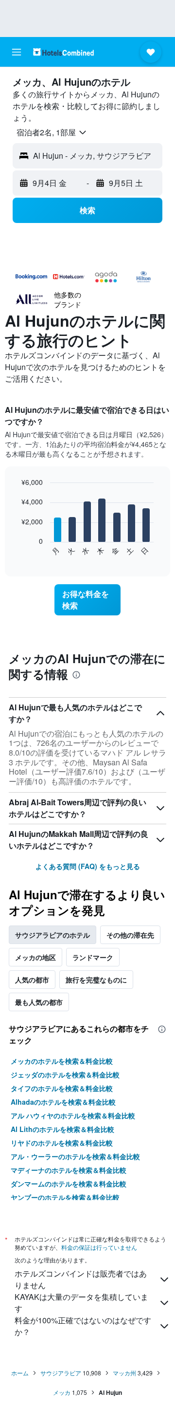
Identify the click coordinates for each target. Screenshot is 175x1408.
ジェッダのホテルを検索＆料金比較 (65, 1074)
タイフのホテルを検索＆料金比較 (62, 1088)
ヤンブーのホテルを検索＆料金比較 (65, 1197)
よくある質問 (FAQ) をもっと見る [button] (87, 866)
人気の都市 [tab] (32, 979)
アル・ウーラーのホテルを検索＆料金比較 (75, 1156)
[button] (16, 52)
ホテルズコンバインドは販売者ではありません (81, 1279)
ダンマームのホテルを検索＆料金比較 (68, 1183)
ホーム (20, 1373)
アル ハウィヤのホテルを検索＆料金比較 (73, 1115)
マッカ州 (124, 1373)
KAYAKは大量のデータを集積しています (81, 1302)
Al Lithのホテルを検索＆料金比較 (62, 1129)
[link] (87, 599)
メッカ (61, 1392)
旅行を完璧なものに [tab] (96, 979)
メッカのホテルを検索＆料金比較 (62, 1061)
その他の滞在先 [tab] (130, 935)
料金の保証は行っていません (99, 1247)
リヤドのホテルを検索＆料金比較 (62, 1143)
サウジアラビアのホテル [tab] (52, 935)
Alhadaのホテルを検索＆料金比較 (63, 1102)
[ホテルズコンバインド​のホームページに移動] (63, 52)
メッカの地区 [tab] (35, 957)
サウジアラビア (60, 1373)
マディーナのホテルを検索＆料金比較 (68, 1170)
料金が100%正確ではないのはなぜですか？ (83, 1326)
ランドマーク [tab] (92, 957)
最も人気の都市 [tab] (39, 1002)
